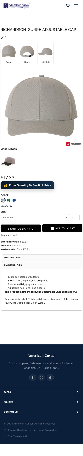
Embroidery (7, 241)
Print (3, 245)
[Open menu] (76, 6)
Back (27, 62)
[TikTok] (50, 377)
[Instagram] (41, 377)
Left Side (45, 62)
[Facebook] (32, 377)
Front (9, 62)
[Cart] (67, 6)
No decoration (8, 249)
